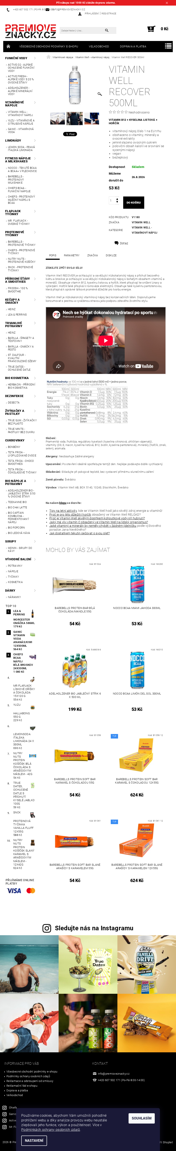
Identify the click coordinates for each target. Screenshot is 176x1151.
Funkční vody (16, 58)
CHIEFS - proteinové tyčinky (21, 252)
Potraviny (15, 565)
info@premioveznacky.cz (113, 1073)
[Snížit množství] (117, 202)
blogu (62, 503)
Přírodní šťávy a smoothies (17, 280)
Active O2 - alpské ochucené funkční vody (21, 68)
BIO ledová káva (19, 533)
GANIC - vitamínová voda (21, 131)
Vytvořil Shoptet (163, 1142)
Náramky (14, 597)
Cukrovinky (14, 440)
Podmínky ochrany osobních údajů (28, 1076)
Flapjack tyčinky (13, 212)
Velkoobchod (99, 46)
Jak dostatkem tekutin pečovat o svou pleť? (79, 533)
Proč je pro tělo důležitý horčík (70, 514)
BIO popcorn (16, 527)
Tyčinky (13, 576)
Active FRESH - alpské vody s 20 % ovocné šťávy (21, 79)
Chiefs (13, 1107)
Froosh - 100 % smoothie (18, 290)
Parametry (71, 255)
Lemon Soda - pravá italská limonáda (21, 149)
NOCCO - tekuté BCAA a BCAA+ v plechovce (22, 169)
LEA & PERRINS (17, 314)
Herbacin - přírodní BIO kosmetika (21, 386)
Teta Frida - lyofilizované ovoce (22, 454)
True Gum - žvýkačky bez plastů (22, 422)
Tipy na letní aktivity (63, 510)
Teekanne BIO (17, 502)
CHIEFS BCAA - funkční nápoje (19, 190)
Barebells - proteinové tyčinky (22, 243)
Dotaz (124, 243)
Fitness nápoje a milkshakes (18, 160)
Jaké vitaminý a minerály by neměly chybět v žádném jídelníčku (93, 525)
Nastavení (34, 1141)
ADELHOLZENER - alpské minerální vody (20, 91)
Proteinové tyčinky (14, 233)
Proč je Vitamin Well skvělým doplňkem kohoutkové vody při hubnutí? (97, 518)
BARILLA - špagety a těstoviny (21, 340)
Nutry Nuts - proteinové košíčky (22, 260)
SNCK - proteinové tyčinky (20, 269)
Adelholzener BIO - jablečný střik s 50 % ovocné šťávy (21, 493)
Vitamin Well (141, 222)
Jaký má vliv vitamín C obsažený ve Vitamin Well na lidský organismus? (98, 522)
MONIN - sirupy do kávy (20, 550)
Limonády (13, 140)
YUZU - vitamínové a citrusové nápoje (21, 122)
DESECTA (14, 402)
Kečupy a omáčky (12, 301)
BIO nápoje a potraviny (15, 482)
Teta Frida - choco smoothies (21, 462)
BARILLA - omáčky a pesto (21, 348)
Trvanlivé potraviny (13, 324)
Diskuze (111, 255)
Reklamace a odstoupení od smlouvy (29, 1081)
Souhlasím (142, 1118)
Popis (52, 255)
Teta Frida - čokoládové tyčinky (22, 471)
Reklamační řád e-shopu (21, 1085)
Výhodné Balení (18, 559)
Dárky (10, 590)
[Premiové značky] (30, 31)
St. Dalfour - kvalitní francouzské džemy (22, 358)
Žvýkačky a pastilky (14, 412)
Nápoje (13, 571)
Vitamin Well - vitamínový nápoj (20, 113)
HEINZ (12, 309)
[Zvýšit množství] (117, 198)
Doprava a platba (133, 46)
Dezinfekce (14, 396)
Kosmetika (15, 582)
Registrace (109, 13)
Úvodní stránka (8, 46)
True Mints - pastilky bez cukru (21, 430)
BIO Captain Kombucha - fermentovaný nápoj (18, 517)
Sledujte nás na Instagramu (94, 928)
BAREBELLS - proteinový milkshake (16, 179)
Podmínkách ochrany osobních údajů (50, 1130)
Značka (92, 255)
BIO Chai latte (17, 507)
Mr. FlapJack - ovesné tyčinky (19, 222)
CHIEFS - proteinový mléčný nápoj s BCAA (21, 199)
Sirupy (10, 541)
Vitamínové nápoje (14, 104)
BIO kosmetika (17, 378)
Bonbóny (14, 447)
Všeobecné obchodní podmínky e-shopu (48, 46)
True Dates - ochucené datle (19, 368)
